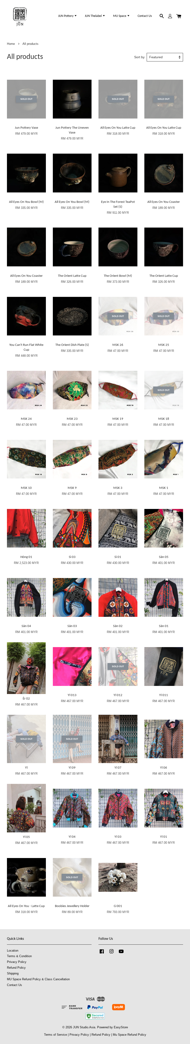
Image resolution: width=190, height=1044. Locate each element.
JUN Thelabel (93, 16)
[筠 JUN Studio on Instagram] (111, 953)
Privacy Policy (16, 962)
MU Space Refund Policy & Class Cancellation (38, 979)
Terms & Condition (19, 956)
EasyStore (121, 1027)
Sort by (139, 57)
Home (11, 44)
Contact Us (145, 16)
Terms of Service (55, 1034)
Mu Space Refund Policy (129, 1034)
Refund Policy (16, 967)
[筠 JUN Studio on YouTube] (121, 953)
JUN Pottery (66, 16)
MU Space (120, 16)
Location (12, 950)
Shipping (13, 973)
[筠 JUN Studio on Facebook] (101, 953)
